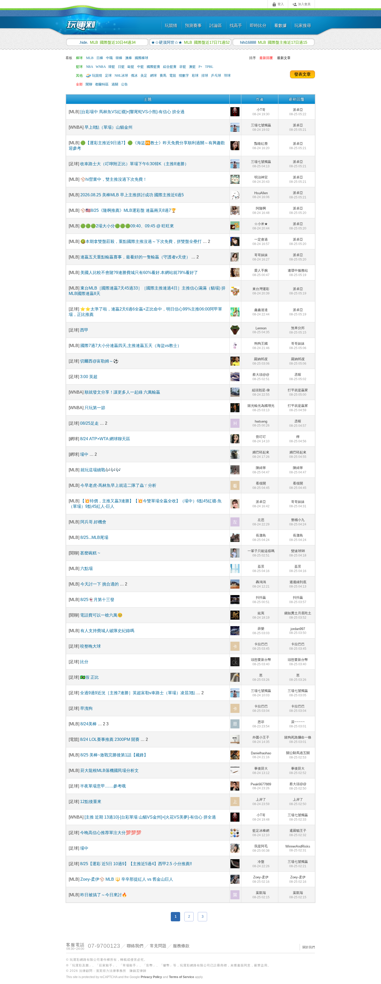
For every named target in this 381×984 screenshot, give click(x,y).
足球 (108, 75)
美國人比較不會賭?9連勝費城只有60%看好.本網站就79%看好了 (139, 272)
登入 (278, 4)
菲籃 (183, 67)
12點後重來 (90, 801)
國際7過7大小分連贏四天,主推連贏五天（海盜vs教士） (130, 345)
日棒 (100, 58)
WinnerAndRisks (297, 848)
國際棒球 (141, 58)
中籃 (141, 67)
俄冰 (134, 75)
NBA (90, 67)
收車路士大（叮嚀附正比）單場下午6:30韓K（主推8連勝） (134, 164)
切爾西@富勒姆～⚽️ (99, 361)
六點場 (86, 568)
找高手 (236, 25)
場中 (84, 454)
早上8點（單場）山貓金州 (108, 127)
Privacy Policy (151, 977)
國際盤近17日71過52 (190, 42)
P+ (201, 67)
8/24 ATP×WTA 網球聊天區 (105, 439)
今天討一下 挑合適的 (100, 584)
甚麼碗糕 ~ (90, 553)
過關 (115, 84)
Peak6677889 (261, 786)
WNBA (101, 67)
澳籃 (192, 67)
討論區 (215, 25)
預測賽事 (193, 25)
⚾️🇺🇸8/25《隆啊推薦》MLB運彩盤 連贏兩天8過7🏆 (128, 210)
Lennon (261, 330)
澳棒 (129, 58)
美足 (144, 75)
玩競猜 (171, 25)
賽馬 (163, 75)
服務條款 (181, 946)
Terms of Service (181, 977)
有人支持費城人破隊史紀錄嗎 (107, 630)
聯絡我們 (135, 946)
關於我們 (308, 947)
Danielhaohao (261, 755)
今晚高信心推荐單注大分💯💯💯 (110, 832)
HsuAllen (261, 195)
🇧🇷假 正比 (89, 677)
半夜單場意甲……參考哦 (103, 786)
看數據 (280, 25)
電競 (173, 75)
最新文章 (284, 58)
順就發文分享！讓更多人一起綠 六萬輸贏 (122, 392)
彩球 (195, 75)
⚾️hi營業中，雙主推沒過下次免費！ (113, 179)
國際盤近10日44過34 (107, 42)
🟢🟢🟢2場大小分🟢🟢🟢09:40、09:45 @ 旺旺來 (127, 226)
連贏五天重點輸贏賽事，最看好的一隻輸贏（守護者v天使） (135, 257)
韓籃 (112, 67)
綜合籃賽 (170, 67)
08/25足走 (90, 423)
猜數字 (184, 75)
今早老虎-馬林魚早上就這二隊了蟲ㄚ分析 (118, 485)
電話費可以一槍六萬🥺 (101, 615)
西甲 (84, 330)
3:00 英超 (88, 376)
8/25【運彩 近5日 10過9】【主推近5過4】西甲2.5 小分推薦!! (136, 864)
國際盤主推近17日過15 (273, 42)
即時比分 (258, 25)
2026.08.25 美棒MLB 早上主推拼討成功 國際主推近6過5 (132, 195)
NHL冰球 (122, 75)
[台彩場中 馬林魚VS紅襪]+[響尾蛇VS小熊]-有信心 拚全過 (132, 112)
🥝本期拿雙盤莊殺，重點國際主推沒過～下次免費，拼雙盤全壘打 (141, 241)
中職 (110, 58)
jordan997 (297, 631)
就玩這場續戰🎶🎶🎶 (100, 470)
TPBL (209, 67)
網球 (154, 75)
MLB (90, 58)
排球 (205, 75)
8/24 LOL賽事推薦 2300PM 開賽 (110, 739)
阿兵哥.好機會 (93, 522)
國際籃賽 (154, 67)
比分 (84, 662)
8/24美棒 (89, 724)
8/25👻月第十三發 (97, 599)
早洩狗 (86, 708)
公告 (124, 84)
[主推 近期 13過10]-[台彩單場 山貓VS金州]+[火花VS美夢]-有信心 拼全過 (150, 817)
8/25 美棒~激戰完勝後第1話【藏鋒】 (114, 755)
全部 (79, 84)
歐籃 (131, 67)
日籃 (121, 67)
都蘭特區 (102, 84)
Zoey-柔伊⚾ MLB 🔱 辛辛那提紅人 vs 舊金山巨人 (126, 879)
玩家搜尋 (302, 25)
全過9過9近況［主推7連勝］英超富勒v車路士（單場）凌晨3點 (137, 693)
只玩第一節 (94, 408)
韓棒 (119, 58)
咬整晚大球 (90, 646)
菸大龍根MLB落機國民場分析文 (109, 770)
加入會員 (301, 4)
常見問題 (158, 946)
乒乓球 (216, 75)
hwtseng (261, 423)
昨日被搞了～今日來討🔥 (103, 895)
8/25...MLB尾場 (94, 537)
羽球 (227, 75)
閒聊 (89, 84)
